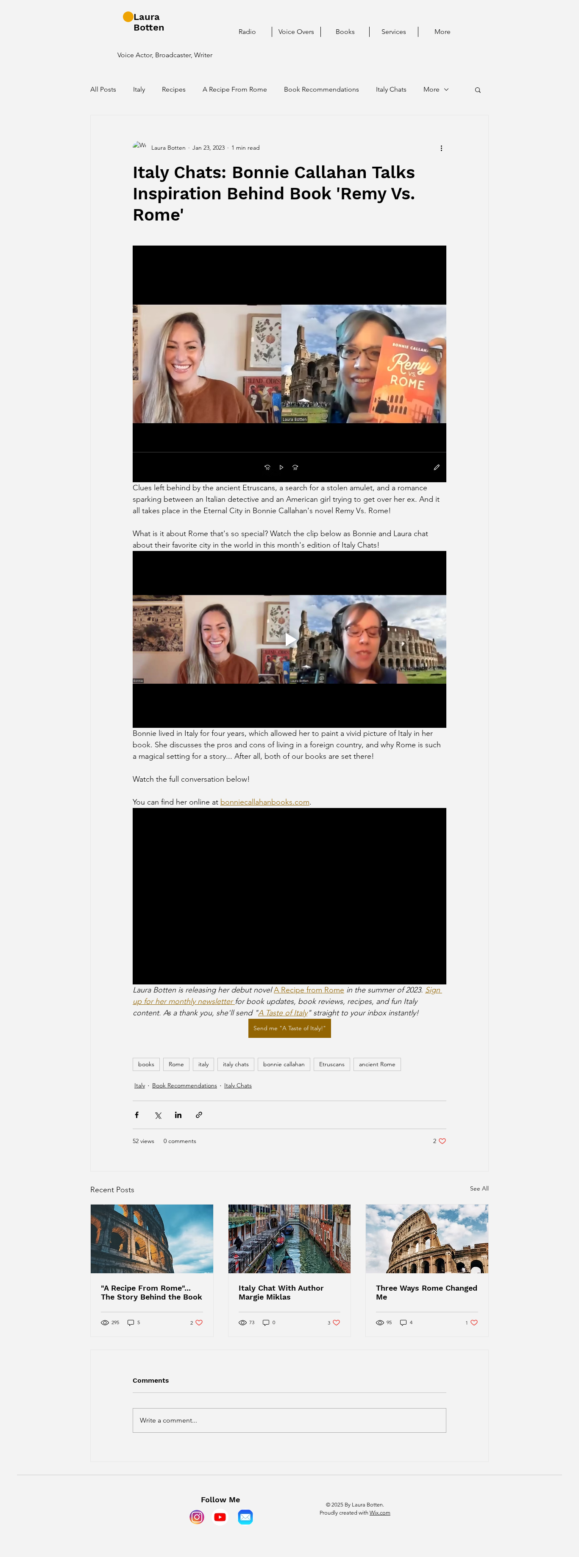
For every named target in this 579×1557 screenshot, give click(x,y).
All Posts (103, 89)
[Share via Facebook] (137, 1115)
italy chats (236, 1064)
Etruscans (332, 1064)
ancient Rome (377, 1064)
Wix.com (380, 1512)
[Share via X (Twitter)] (157, 1115)
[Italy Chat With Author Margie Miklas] (289, 1239)
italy (203, 1064)
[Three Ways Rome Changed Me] (427, 1239)
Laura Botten (149, 22)
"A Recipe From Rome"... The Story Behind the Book (151, 1292)
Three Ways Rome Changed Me (426, 1292)
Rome (176, 1064)
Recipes (174, 89)
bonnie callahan (284, 1064)
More (431, 89)
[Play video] (289, 639)
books (146, 1064)
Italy (139, 89)
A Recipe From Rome (235, 89)
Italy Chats (391, 89)
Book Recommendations (321, 89)
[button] (478, 89)
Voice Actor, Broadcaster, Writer (164, 55)
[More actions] (441, 148)
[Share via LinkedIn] (178, 1115)
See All (479, 1188)
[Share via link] (199, 1115)
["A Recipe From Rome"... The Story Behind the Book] (152, 1239)
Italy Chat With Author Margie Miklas (281, 1292)
